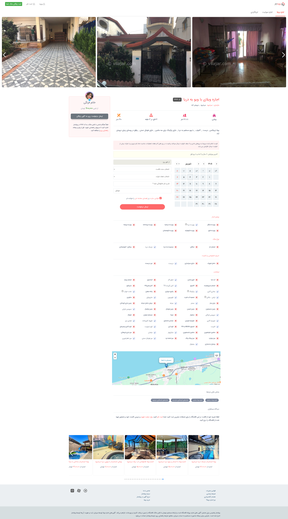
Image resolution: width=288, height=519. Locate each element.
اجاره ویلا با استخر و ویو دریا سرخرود (172, 461)
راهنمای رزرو (104, 130)
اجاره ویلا (280, 12)
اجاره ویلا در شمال (212, 400)
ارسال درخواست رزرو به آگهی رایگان (89, 116)
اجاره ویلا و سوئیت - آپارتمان (278, 4)
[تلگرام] (85, 491)
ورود (41, 4)
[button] (4, 54)
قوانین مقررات (211, 491)
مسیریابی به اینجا (166, 360)
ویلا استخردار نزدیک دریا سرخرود (203, 461)
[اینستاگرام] (72, 491)
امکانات (216, 272)
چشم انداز (215, 217)
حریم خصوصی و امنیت (210, 255)
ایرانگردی (254, 12)
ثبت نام (29, 4)
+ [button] (115, 354)
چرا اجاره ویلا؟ (211, 500)
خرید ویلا (147, 500)
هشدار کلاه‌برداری (210, 497)
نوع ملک (216, 239)
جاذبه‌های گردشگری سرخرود (160, 400)
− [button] (115, 357)
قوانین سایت (154, 198)
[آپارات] (79, 491)
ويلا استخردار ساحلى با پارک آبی (77, 461)
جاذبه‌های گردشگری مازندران (180, 400)
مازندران (216, 105)
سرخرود (209, 105)
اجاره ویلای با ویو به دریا (201, 99)
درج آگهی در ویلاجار (143, 497)
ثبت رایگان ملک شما (13, 4)
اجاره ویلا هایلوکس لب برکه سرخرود (140, 461)
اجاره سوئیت (267, 12)
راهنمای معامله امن (141, 198)
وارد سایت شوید (146, 417)
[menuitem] (42, 4)
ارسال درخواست (142, 206)
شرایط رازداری (211, 494)
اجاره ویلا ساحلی (197, 400)
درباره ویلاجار (145, 494)
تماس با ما (146, 491)
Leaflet (211, 384)
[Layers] (216, 355)
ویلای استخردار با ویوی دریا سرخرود (108, 461)
